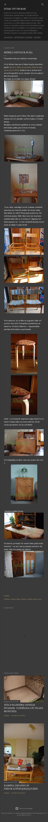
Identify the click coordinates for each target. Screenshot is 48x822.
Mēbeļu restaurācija (34, 599)
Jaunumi (8, 37)
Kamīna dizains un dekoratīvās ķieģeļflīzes (21, 787)
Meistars (24, 599)
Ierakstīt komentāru (18, 715)
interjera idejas (15, 599)
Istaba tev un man (15, 8)
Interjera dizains (23, 37)
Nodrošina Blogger (26, 808)
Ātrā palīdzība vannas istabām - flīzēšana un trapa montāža (23, 708)
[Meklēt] (42, 3)
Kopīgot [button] (7, 596)
